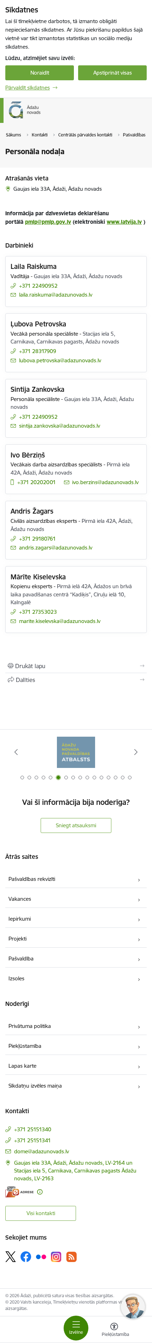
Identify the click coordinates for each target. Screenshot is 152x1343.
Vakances (19, 898)
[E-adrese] (19, 1192)
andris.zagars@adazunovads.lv (55, 547)
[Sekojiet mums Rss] (71, 1257)
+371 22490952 (38, 285)
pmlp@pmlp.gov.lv (48, 221)
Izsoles (16, 978)
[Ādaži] (41, 118)
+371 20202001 (36, 482)
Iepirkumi (19, 918)
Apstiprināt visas (112, 72)
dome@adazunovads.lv (41, 1151)
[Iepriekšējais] (16, 752)
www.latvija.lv (124, 221)
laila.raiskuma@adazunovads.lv (55, 294)
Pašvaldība (21, 958)
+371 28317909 (37, 351)
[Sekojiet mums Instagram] (56, 1257)
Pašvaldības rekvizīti (31, 879)
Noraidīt (39, 72)
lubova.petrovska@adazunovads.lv (60, 360)
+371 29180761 (37, 538)
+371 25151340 (32, 1129)
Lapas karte (22, 1065)
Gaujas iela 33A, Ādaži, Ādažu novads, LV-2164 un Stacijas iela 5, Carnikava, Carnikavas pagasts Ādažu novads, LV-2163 (75, 1170)
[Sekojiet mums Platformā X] (10, 1256)
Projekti (17, 938)
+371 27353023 (38, 611)
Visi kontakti (41, 1213)
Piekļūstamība (24, 1046)
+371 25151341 (32, 1140)
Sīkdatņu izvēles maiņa (35, 1085)
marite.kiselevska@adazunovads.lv (59, 621)
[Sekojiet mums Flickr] (41, 1256)
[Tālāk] (135, 752)
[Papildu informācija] (39, 1192)
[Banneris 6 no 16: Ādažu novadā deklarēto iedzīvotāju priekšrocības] (76, 752)
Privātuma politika (29, 1026)
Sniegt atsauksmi (76, 825)
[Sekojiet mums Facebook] (26, 1256)
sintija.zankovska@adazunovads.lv (59, 425)
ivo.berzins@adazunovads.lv (105, 482)
